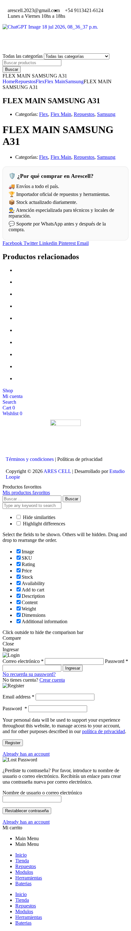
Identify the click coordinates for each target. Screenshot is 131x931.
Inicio (21, 855)
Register (12, 742)
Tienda (22, 860)
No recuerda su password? (29, 674)
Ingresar (72, 668)
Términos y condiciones (30, 459)
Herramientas (28, 877)
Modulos (24, 872)
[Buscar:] (33, 498)
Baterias (23, 883)
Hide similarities (38, 517)
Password (15, 708)
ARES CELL (57, 471)
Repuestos (25, 81)
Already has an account (26, 754)
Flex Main (55, 81)
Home (9, 81)
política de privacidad (103, 731)
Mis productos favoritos (26, 492)
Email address (18, 696)
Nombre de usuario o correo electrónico (42, 792)
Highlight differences (43, 523)
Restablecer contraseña (27, 810)
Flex (40, 81)
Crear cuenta (52, 680)
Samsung (74, 81)
